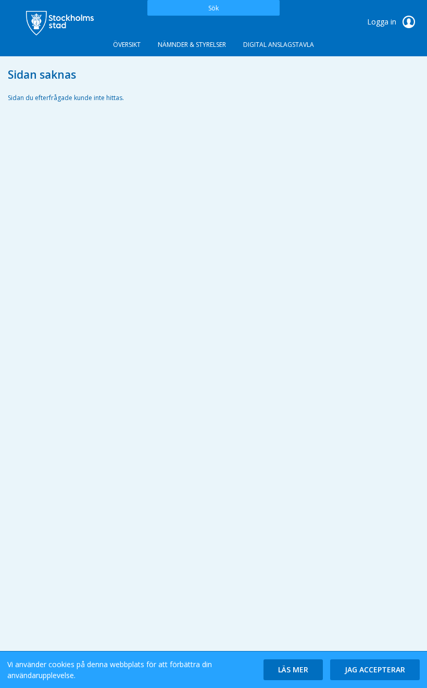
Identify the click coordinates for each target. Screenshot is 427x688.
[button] (293, 669)
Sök (213, 8)
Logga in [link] (382, 22)
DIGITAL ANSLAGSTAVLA (278, 44)
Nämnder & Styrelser (192, 44)
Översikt (127, 44)
